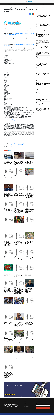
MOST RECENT (10, 4)
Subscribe (43, 407)
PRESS (15, 4)
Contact (25, 407)
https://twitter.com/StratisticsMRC (16, 119)
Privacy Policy (26, 405)
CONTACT (19, 4)
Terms (25, 403)
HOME (5, 4)
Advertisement (26, 406)
